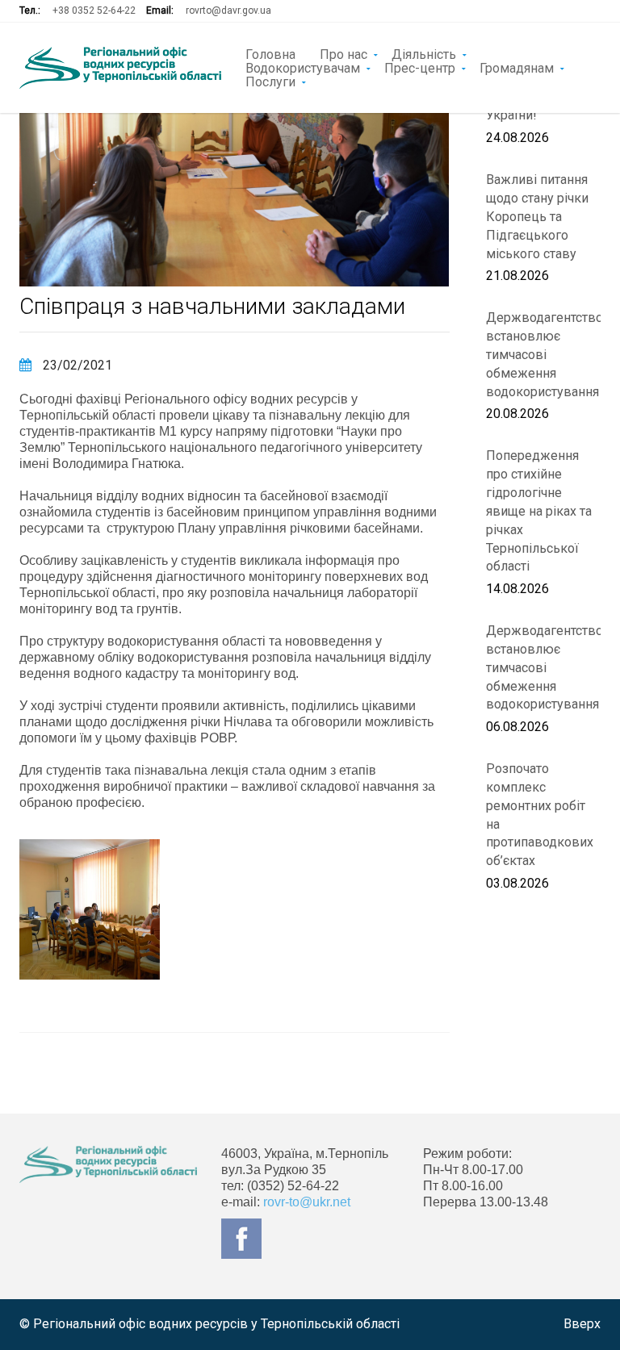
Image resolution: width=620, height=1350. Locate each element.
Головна (270, 53)
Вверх (582, 1323)
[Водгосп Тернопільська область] (120, 68)
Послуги (270, 80)
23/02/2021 (76, 365)
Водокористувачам (302, 67)
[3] (89, 909)
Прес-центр (419, 67)
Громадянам (517, 67)
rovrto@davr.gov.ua (228, 10)
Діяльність (424, 53)
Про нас (343, 53)
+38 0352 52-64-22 (94, 10)
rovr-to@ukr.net (306, 1202)
